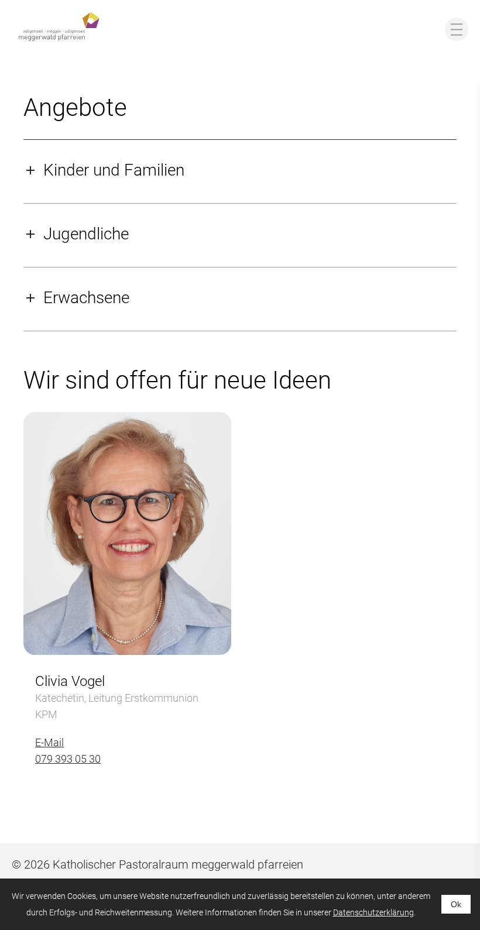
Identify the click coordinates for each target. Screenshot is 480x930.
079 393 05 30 (68, 759)
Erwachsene (86, 297)
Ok (456, 904)
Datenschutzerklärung (373, 912)
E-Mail (49, 742)
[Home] (59, 26)
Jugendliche (86, 233)
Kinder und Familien (113, 170)
